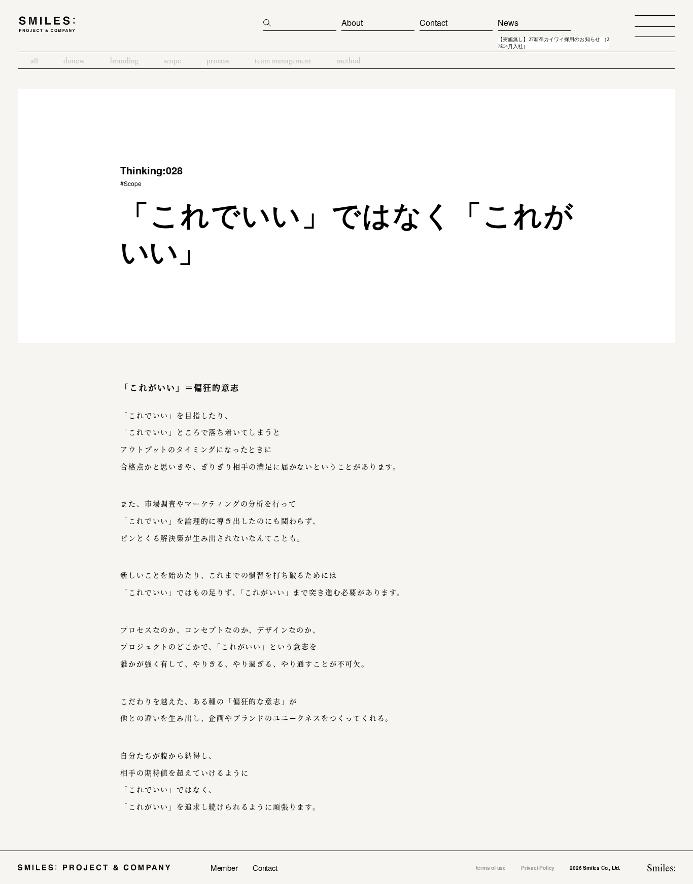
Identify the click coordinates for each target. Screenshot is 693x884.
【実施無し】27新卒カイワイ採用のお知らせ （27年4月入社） (553, 43)
